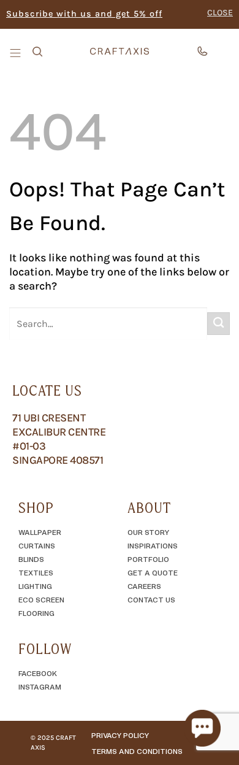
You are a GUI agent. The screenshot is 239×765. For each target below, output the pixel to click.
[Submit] (218, 323)
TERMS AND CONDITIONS (137, 751)
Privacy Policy (120, 735)
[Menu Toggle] (16, 52)
